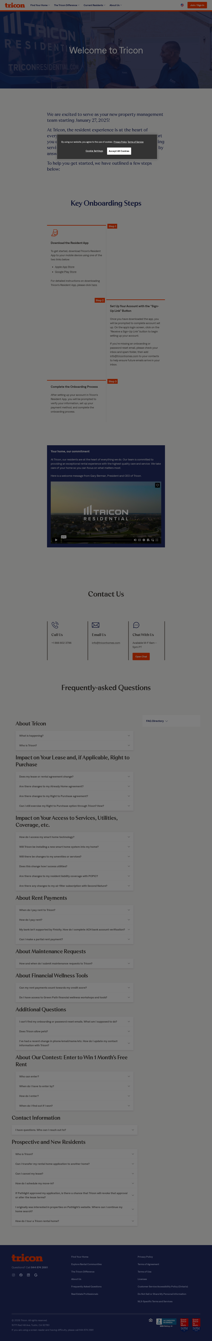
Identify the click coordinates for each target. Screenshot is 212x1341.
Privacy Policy (120, 142)
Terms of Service (136, 142)
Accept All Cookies (119, 151)
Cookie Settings (94, 151)
